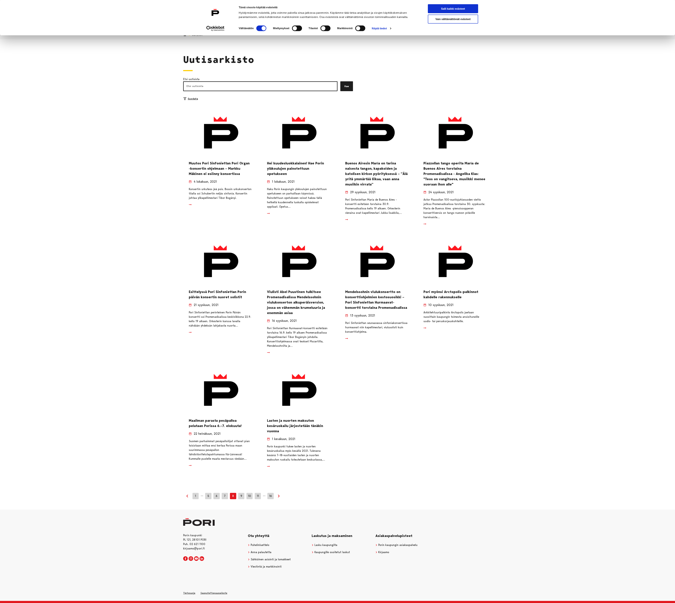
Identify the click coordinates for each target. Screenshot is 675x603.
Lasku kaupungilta (325, 545)
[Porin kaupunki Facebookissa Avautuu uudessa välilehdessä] (185, 558)
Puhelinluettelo (259, 545)
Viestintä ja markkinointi (266, 566)
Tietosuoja (189, 593)
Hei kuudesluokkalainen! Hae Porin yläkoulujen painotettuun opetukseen (295, 168)
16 (270, 496)
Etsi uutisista (191, 79)
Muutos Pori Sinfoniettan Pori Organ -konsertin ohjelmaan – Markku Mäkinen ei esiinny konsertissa (219, 168)
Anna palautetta (260, 552)
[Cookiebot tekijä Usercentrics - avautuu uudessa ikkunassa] (215, 28)
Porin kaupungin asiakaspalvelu (397, 545)
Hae (346, 86)
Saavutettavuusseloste (213, 593)
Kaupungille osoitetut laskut (332, 552)
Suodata (193, 98)
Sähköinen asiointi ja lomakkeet (270, 559)
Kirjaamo (383, 552)
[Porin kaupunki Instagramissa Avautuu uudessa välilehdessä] (191, 558)
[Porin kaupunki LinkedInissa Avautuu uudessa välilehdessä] (202, 558)
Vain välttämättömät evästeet (453, 19)
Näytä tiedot (379, 28)
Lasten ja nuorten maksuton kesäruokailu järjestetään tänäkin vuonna (295, 425)
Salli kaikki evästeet (453, 8)
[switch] (297, 28)
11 (258, 496)
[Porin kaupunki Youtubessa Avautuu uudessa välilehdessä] (196, 558)
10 (249, 496)
